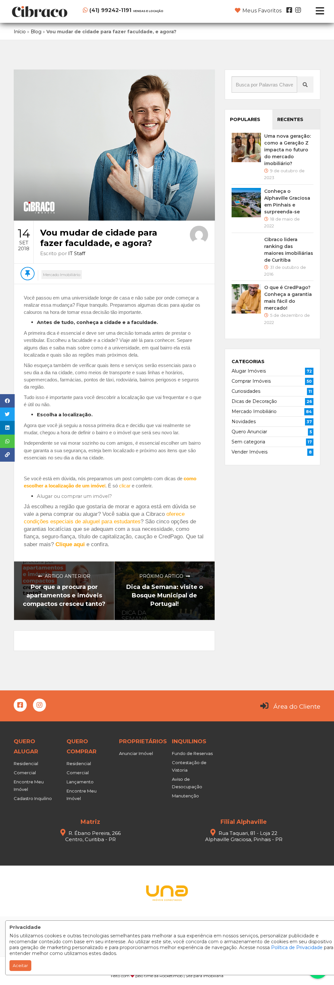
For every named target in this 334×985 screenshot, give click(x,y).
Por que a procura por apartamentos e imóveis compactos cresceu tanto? (64, 595)
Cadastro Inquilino (33, 798)
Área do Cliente (296, 706)
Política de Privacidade (297, 947)
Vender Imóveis (249, 452)
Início (20, 32)
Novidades (244, 421)
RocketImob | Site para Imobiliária (191, 975)
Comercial (25, 772)
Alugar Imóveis (249, 371)
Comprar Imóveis (251, 381)
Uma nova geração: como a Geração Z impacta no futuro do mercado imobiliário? (287, 149)
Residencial (26, 763)
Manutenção (185, 795)
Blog (36, 32)
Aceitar (20, 965)
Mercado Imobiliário (61, 274)
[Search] (305, 84)
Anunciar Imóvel (136, 753)
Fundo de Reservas (192, 753)
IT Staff (76, 253)
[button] (122, 10)
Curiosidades (246, 391)
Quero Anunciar (249, 432)
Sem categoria (248, 442)
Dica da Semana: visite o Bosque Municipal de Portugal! (164, 595)
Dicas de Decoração (254, 401)
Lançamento (80, 781)
